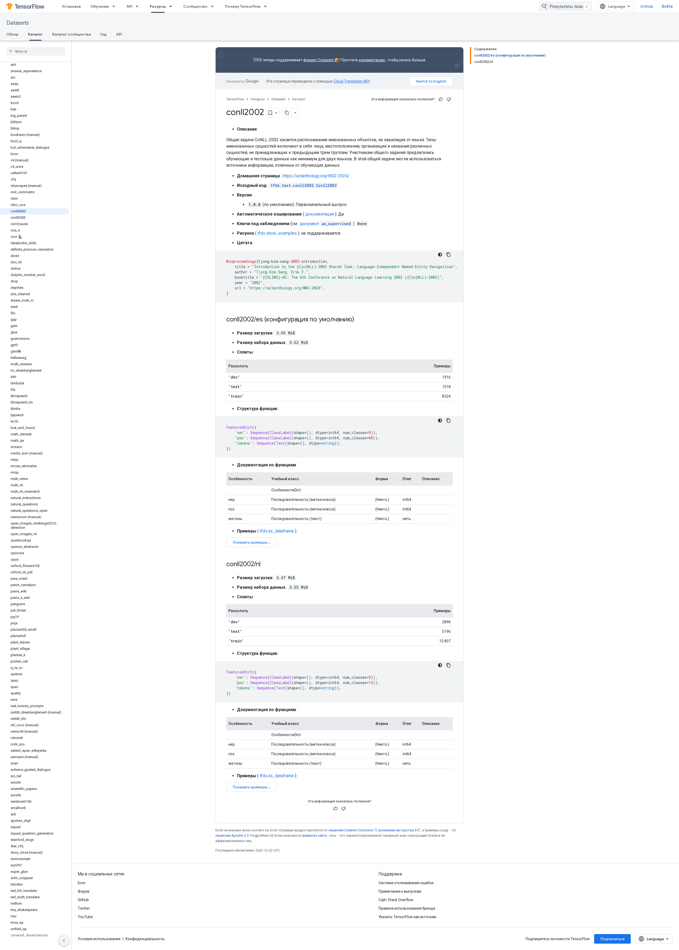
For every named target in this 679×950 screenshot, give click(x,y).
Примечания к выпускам (399, 891)
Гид (103, 34)
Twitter (84, 908)
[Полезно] (441, 99)
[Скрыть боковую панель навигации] (64, 940)
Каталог (35, 34)
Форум (83, 891)
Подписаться (612, 938)
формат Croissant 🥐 (321, 60)
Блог (82, 883)
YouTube (85, 917)
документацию (372, 60)
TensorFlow (235, 99)
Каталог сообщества (71, 34)
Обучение (99, 6)
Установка (71, 6)
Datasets (17, 23)
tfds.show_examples (277, 233)
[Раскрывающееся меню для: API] (138, 6)
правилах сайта (314, 835)
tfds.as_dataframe (277, 531)
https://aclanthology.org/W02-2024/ (316, 175)
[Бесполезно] (449, 99)
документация (319, 214)
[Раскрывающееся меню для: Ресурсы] (172, 6)
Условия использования (99, 939)
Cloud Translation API (351, 81)
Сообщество (195, 6)
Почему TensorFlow (242, 6)
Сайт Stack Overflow (395, 900)
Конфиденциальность (145, 939)
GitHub (646, 6)
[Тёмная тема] (440, 254)
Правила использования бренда (406, 908)
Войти (667, 6)
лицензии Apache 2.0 (232, 835)
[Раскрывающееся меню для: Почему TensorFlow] (266, 6)
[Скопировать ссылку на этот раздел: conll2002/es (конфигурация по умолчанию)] (359, 320)
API (129, 6)
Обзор (12, 34)
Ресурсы (158, 6)
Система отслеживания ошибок (406, 883)
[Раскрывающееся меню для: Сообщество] (213, 6)
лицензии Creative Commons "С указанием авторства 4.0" (374, 830)
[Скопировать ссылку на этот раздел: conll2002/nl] (266, 564)
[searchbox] (35, 51)
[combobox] (565, 6)
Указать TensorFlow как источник (407, 917)
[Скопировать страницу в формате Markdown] (287, 112)
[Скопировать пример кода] (448, 254)
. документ (324, 223)
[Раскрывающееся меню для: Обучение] (115, 6)
